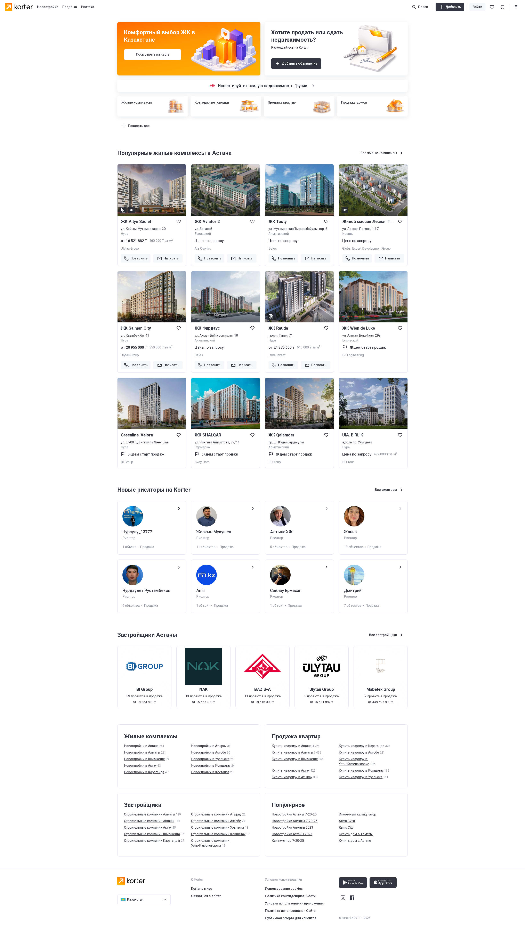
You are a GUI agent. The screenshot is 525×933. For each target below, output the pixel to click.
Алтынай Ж (281, 531)
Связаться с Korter (206, 896)
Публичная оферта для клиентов (290, 918)
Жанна (350, 531)
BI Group (127, 462)
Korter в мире (201, 889)
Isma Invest (276, 355)
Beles (272, 248)
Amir (200, 590)
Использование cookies (284, 889)
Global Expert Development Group (366, 248)
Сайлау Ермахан (285, 590)
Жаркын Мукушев (213, 531)
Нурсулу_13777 (137, 531)
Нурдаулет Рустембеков (146, 590)
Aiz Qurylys (203, 248)
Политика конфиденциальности (290, 896)
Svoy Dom (202, 462)
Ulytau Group (130, 248)
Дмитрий (353, 590)
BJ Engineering (353, 355)
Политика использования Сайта (290, 911)
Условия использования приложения (294, 903)
